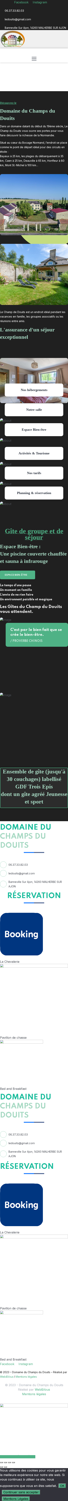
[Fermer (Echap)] (13, 1462)
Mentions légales (26, 1376)
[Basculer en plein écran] (5, 1462)
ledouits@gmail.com (18, 19)
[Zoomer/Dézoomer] (1, 1462)
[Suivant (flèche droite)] (5, 1467)
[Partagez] (9, 1462)
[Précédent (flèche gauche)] (1, 1467)
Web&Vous (7, 1376)
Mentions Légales (15, 1499)
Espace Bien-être (16, 575)
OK (62, 1486)
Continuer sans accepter (21, 1492)
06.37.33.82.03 (14, 10)
